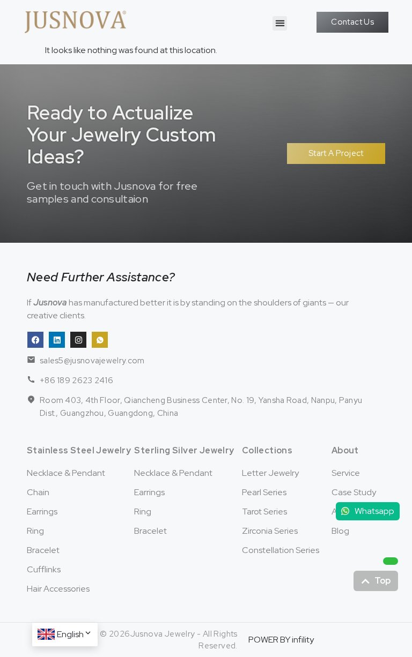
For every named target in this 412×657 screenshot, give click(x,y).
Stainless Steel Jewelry (79, 450)
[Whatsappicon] (100, 340)
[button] (280, 23)
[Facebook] (35, 340)
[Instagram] (78, 340)
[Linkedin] (57, 340)
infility (303, 639)
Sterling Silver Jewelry (184, 450)
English (70, 634)
